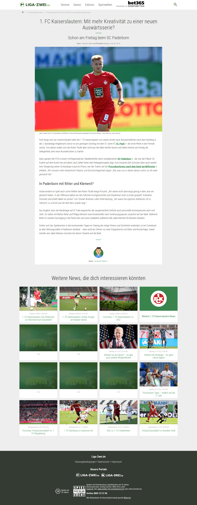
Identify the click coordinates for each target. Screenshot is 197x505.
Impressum (116, 461)
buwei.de (89, 489)
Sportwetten (105, 4)
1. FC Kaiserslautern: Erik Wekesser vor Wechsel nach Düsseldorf (38, 318)
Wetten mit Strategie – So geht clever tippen (158, 356)
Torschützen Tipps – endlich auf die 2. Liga (158, 394)
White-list (127, 498)
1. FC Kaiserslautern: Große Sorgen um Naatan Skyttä (78, 318)
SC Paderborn (124, 158)
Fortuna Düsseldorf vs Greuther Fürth (158, 430)
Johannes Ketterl (101, 261)
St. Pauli (120, 143)
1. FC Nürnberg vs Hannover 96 (78, 430)
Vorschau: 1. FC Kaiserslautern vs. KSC (118, 318)
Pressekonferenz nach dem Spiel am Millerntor (131, 166)
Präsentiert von (121, 6)
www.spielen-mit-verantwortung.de (111, 489)
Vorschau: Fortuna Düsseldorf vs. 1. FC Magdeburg (38, 432)
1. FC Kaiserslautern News (34, 12)
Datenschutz (103, 461)
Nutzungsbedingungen (85, 461)
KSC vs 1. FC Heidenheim (118, 430)
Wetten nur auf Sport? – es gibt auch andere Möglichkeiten (118, 356)
